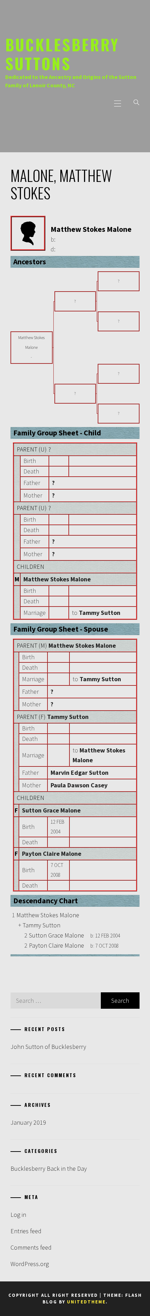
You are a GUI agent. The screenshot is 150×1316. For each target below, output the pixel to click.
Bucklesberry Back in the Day (48, 1168)
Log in (18, 1215)
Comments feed (31, 1247)
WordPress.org (29, 1264)
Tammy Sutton (68, 717)
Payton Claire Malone (51, 854)
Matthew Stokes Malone (57, 579)
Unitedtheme (86, 1302)
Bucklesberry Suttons (62, 53)
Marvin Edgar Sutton (79, 773)
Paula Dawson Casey (79, 785)
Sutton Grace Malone (51, 810)
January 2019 (28, 1122)
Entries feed (26, 1231)
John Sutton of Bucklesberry (48, 1047)
